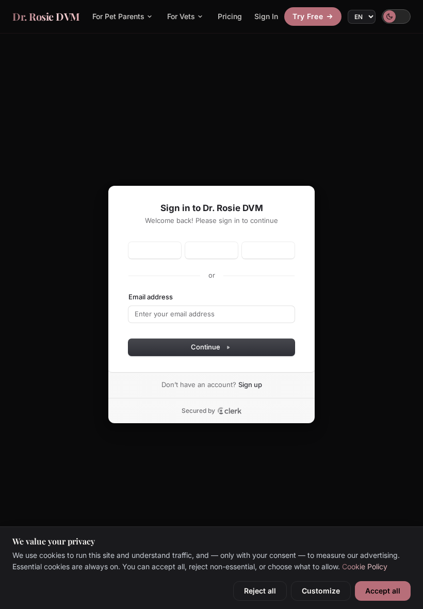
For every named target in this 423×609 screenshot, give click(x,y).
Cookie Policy (364, 566)
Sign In (266, 16)
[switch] (396, 16)
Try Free (307, 16)
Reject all (260, 590)
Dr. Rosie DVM (46, 16)
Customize (321, 590)
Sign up (250, 384)
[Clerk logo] (229, 410)
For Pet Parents (118, 16)
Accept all (382, 590)
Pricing (230, 16)
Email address (150, 297)
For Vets (181, 16)
